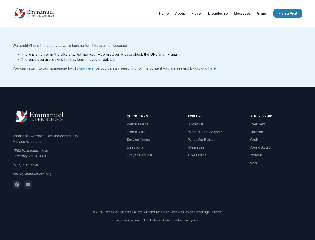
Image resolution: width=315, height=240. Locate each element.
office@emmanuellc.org (32, 174)
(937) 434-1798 (25, 165)
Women (256, 155)
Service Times (138, 139)
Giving (262, 13)
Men (253, 163)
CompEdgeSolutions (208, 212)
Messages (242, 13)
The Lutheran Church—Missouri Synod (171, 220)
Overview (257, 124)
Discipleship (218, 13)
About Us (196, 124)
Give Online (197, 155)
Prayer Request (139, 155)
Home (164, 13)
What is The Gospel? (205, 132)
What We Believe (202, 139)
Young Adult (260, 147)
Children (256, 132)
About (180, 13)
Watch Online (137, 124)
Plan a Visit (288, 13)
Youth (254, 139)
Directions (135, 147)
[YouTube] (28, 184)
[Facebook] (17, 184)
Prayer (196, 13)
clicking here (83, 68)
